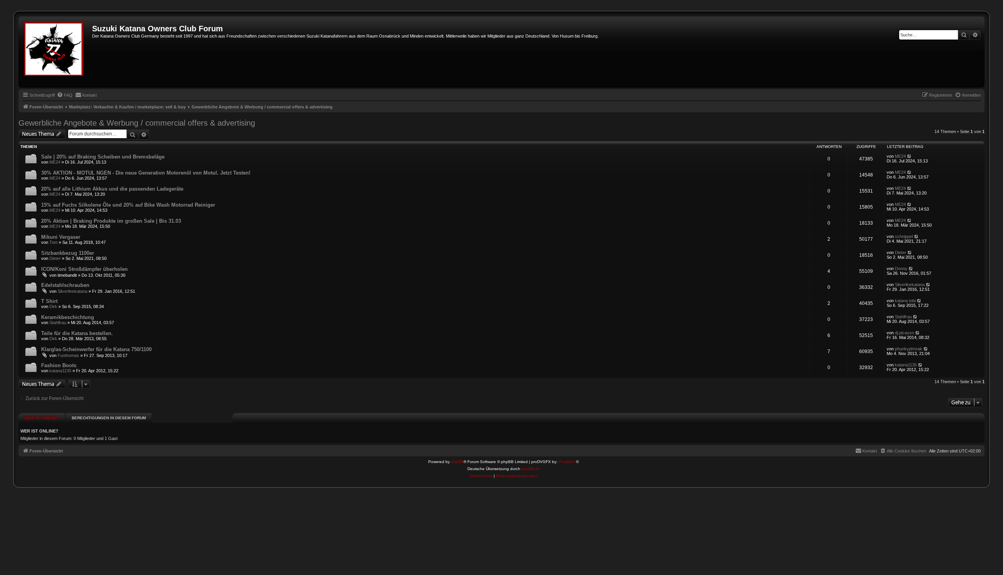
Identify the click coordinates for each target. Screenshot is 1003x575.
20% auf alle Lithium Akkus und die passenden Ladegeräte (112, 189)
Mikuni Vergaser (60, 237)
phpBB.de (530, 469)
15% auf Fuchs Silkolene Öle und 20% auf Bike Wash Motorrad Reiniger (128, 205)
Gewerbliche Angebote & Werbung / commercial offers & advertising (136, 123)
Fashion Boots (58, 365)
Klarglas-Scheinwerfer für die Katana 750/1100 (96, 349)
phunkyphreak (908, 348)
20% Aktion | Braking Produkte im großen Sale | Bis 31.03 (111, 221)
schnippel (904, 236)
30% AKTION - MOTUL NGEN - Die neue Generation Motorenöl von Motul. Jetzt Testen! (145, 173)
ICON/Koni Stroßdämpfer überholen (84, 269)
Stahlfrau (57, 322)
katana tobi (905, 300)
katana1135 (60, 370)
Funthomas (68, 355)
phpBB (457, 462)
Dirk (53, 306)
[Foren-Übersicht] (56, 52)
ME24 (54, 162)
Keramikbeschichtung (67, 317)
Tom (53, 242)
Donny (901, 268)
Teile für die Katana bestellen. (77, 333)
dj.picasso (904, 332)
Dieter (55, 258)
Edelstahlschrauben (65, 285)
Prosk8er (567, 462)
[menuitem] (64, 95)
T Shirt (49, 301)
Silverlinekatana (72, 291)
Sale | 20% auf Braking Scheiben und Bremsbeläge (103, 157)
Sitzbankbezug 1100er (67, 253)
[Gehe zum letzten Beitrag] (909, 156)
